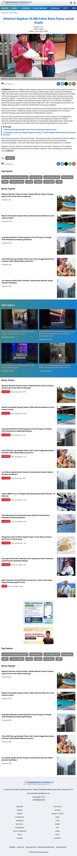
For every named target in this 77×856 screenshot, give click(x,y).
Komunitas (49, 182)
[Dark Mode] (71, 3)
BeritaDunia (67, 177)
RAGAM (57, 824)
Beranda (4, 13)
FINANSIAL (6, 543)
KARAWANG (19, 820)
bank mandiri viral (52, 177)
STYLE (65, 8)
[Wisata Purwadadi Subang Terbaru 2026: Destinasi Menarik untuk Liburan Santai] (66, 224)
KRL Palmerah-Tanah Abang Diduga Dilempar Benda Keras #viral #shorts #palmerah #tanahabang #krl (57, 333)
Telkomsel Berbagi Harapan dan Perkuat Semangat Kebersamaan (30, 129)
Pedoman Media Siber (46, 847)
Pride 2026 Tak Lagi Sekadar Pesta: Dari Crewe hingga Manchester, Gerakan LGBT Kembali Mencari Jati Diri (28, 260)
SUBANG (19, 813)
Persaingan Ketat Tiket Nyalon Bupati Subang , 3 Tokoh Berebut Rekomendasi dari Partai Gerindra (39, 133)
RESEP (20, 834)
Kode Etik (20, 847)
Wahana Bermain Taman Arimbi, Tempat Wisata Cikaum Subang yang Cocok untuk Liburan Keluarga (27, 195)
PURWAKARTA (19, 817)
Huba (42, 27)
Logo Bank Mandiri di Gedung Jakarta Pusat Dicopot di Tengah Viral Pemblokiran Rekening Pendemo (27, 238)
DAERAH (14, 8)
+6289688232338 (38, 800)
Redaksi (12, 847)
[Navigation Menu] (74, 3)
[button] (15, 8)
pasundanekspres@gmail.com (38, 793)
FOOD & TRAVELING (40, 8)
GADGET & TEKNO (57, 813)
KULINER (20, 838)
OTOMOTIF (57, 838)
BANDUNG (19, 824)
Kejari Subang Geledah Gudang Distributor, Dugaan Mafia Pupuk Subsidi (18, 332)
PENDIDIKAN (25, 8)
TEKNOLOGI (55, 8)
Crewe (29, 182)
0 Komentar (8, 84)
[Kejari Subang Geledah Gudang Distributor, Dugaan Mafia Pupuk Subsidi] (19, 319)
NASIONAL (6, 435)
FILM (57, 827)
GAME (57, 817)
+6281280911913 (38, 797)
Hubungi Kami (30, 847)
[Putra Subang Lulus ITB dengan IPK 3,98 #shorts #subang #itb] (19, 353)
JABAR (4, 586)
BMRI (5, 182)
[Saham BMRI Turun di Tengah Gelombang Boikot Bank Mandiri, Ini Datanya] (66, 502)
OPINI (74, 8)
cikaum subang (17, 182)
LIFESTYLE (5, 392)
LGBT (59, 182)
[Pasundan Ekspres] (16, 3)
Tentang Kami (61, 847)
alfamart (10, 158)
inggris (38, 182)
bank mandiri (36, 177)
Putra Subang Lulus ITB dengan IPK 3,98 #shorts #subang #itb (17, 366)
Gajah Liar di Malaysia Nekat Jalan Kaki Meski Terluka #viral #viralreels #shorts (55, 366)
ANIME (57, 831)
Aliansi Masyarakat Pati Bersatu (15, 177)
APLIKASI (57, 810)
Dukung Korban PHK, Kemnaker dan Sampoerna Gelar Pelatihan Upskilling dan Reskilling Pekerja (27, 559)
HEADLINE (5, 8)
